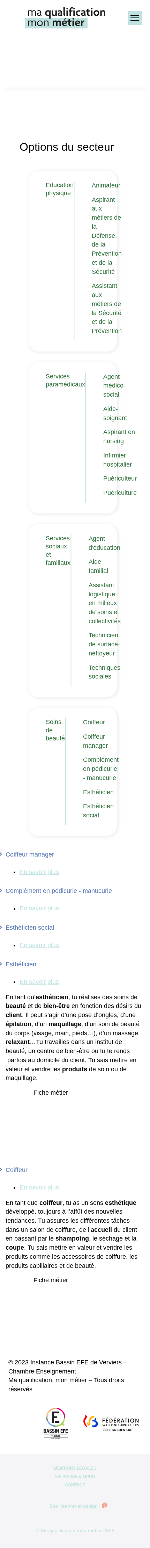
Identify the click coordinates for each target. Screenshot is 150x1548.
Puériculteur (120, 478)
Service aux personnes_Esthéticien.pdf (77, 1100)
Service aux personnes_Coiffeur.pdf (81, 1288)
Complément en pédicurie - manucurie (101, 768)
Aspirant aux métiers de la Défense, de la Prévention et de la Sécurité (107, 235)
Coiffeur (94, 722)
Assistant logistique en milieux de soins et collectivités (105, 603)
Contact (75, 1485)
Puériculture (120, 492)
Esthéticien (98, 792)
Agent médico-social (114, 385)
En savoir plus (39, 871)
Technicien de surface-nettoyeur (104, 644)
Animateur (106, 185)
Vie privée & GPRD (75, 1476)
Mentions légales (75, 1468)
